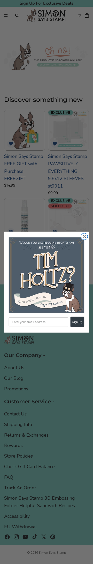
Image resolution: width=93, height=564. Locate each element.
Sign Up (77, 321)
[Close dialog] (84, 236)
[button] (46, 275)
